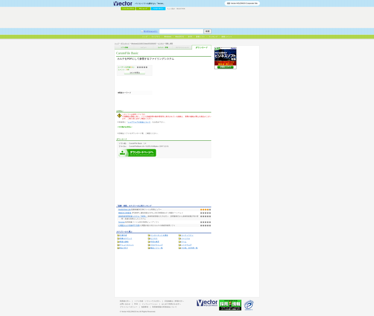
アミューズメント (127, 245)
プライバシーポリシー (128, 307)
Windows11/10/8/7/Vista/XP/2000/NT (143, 43)
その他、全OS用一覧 (189, 248)
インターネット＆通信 (159, 235)
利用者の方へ (125, 301)
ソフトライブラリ (128, 8)
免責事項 (144, 307)
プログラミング (156, 245)
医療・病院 (169, 43)
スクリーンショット (182, 47)
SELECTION (180, 8)
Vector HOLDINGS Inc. (130, 312)
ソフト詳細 (124, 47)
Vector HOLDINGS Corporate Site (244, 3)
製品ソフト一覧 (156, 248)
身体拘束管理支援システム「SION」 (132, 216)
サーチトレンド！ (151, 31)
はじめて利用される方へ (171, 304)
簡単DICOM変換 (124, 213)
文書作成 (123, 235)
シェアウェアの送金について (139, 122)
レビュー (144, 47)
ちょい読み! (171, 8)
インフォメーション (150, 304)
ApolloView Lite (124, 210)
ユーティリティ (187, 235)
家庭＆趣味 (124, 242)
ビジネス (161, 43)
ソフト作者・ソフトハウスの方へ (147, 301)
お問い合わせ (125, 304)
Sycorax (121, 222)
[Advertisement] (140, 181)
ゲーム (183, 242)
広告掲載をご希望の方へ (174, 301)
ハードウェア (186, 245)
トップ (117, 43)
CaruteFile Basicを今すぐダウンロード (137, 152)
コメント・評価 (163, 47)
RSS (136, 304)
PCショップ (143, 8)
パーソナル (185, 238)
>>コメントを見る (134, 72)
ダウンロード (125, 43)
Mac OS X (124, 248)
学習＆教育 (154, 242)
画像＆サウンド (126, 238)
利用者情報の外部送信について (164, 307)
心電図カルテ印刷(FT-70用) (129, 225)
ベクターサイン (158, 8)
